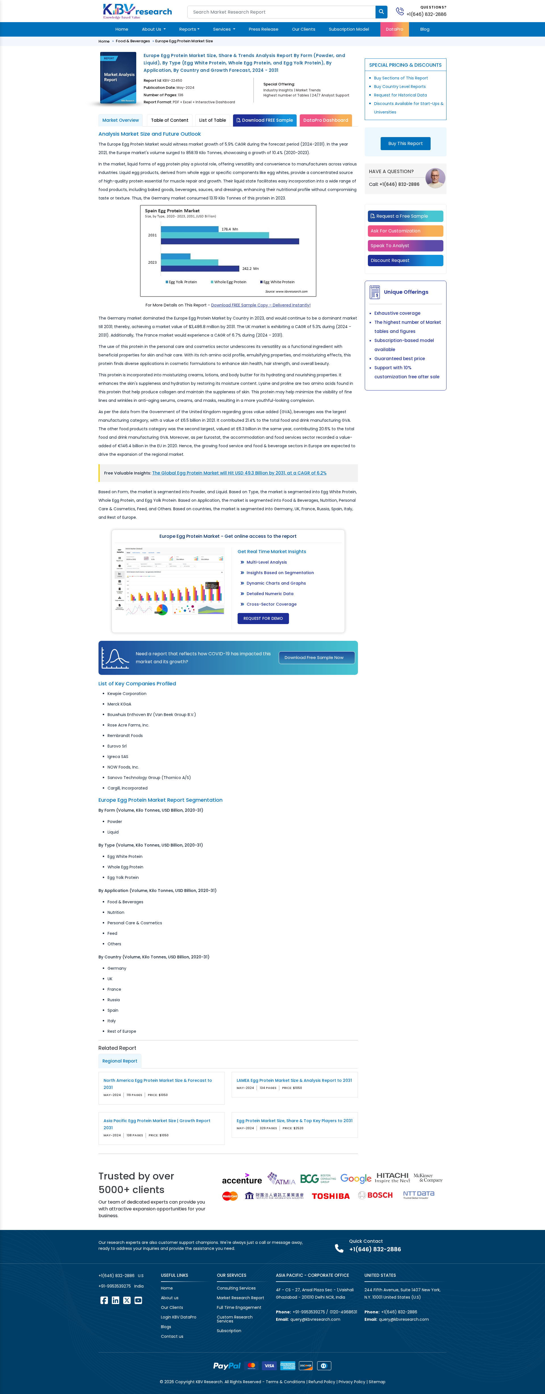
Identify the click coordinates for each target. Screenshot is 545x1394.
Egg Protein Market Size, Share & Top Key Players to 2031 (295, 1121)
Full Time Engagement (239, 1307)
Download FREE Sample (267, 120)
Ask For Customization (395, 231)
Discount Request (390, 260)
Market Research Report (240, 1298)
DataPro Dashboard (325, 120)
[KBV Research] (137, 11)
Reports (187, 29)
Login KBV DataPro (178, 1317)
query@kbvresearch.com (315, 1319)
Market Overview (120, 120)
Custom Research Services (235, 1319)
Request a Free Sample (401, 216)
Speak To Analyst (390, 245)
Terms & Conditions (285, 1382)
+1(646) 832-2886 (426, 14)
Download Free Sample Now (314, 657)
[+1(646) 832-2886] (402, 11)
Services (222, 29)
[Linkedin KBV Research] (115, 1300)
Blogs (166, 1327)
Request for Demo (263, 618)
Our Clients (303, 29)
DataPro (394, 29)
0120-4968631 (343, 1312)
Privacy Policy (352, 1382)
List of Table (212, 120)
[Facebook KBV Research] (104, 1300)
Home (122, 29)
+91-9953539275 (114, 1286)
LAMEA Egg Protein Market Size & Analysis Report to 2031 (294, 1080)
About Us (152, 29)
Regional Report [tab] (119, 1061)
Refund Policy (322, 1382)
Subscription (229, 1331)
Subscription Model (349, 29)
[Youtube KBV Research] (138, 1300)
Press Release (263, 29)
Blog (424, 29)
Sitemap (377, 1382)
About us (170, 1298)
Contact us (172, 1336)
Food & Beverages (133, 41)
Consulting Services (236, 1288)
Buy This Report (405, 143)
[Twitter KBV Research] (127, 1300)
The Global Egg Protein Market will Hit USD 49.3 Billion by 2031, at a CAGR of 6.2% (239, 473)
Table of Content (169, 120)
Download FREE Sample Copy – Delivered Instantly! (261, 305)
